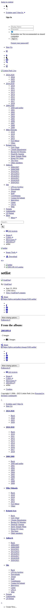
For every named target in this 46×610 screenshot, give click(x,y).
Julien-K (9, 165)
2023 (13, 139)
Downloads (15, 189)
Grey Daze (15, 147)
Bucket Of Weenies (18, 152)
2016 (13, 99)
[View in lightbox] (4, 248)
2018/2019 (15, 180)
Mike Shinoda (11, 130)
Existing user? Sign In (15, 12)
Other (13, 143)
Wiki (12, 207)
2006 (13, 121)
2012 (13, 90)
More (8, 215)
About (13, 191)
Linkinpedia (10, 211)
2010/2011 (15, 171)
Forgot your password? (20, 43)
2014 (13, 95)
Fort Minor (15, 141)
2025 (13, 79)
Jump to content (7, 2)
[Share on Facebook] (6, 305)
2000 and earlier (17, 108)
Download (12, 256)
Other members (17, 163)
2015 (13, 97)
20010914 (6, 330)
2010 (13, 86)
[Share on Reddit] (7, 308)
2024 (13, 77)
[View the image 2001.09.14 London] (14, 267)
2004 (13, 117)
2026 (13, 81)
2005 (13, 119)
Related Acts (11, 145)
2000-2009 (10, 106)
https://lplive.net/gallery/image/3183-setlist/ (19, 299)
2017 (13, 101)
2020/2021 (15, 182)
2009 (13, 128)
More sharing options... (10, 318)
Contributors (15, 196)
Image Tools (11, 252)
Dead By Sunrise (17, 154)
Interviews (15, 200)
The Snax (14, 160)
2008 (13, 125)
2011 (13, 88)
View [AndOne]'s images (16, 293)
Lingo (13, 202)
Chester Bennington (18, 150)
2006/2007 (15, 167)
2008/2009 (15, 169)
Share (5, 297)
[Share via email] (7, 310)
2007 (13, 123)
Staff (12, 193)
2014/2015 (15, 176)
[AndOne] (8, 284)
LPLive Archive (17, 187)
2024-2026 (10, 75)
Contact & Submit (18, 198)
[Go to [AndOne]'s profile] (6, 280)
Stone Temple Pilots (18, 156)
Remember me (16, 34)
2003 (13, 114)
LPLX (13, 204)
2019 (13, 134)
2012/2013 (15, 174)
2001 (13, 110)
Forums (9, 209)
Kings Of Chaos (17, 158)
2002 (13, 112)
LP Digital (10, 213)
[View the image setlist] (9, 265)
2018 (13, 103)
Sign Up (9, 47)
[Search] (3, 227)
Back (13, 416)
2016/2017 (15, 178)
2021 (13, 136)
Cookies (9, 389)
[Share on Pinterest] (7, 312)
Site (7, 185)
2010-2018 (10, 84)
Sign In (14, 39)
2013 (13, 92)
